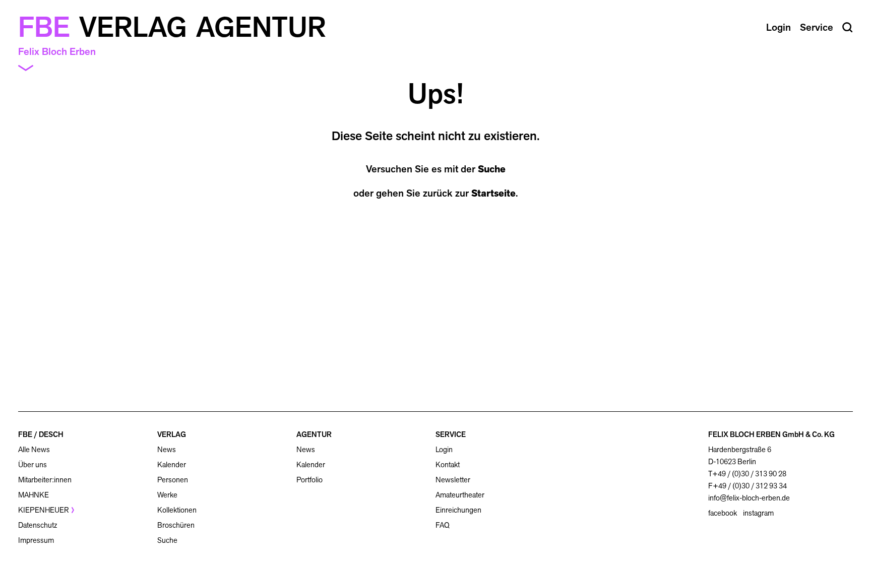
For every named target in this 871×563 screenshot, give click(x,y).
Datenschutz (37, 525)
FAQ (443, 525)
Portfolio (309, 479)
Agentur (261, 27)
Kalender (171, 464)
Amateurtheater (460, 494)
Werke (167, 494)
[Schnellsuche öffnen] (847, 27)
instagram (758, 513)
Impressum (36, 540)
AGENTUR (314, 434)
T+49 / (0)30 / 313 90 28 (747, 473)
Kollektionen (177, 510)
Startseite (493, 193)
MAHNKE (33, 494)
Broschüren (176, 525)
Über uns (32, 464)
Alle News (34, 449)
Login (444, 449)
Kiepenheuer (43, 510)
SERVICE (451, 434)
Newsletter (453, 479)
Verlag (133, 27)
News (166, 449)
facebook (722, 513)
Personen (172, 479)
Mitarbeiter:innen (45, 479)
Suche (492, 168)
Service (816, 27)
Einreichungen (458, 510)
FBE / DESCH (41, 434)
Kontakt (448, 464)
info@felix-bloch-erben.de (749, 498)
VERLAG (171, 434)
